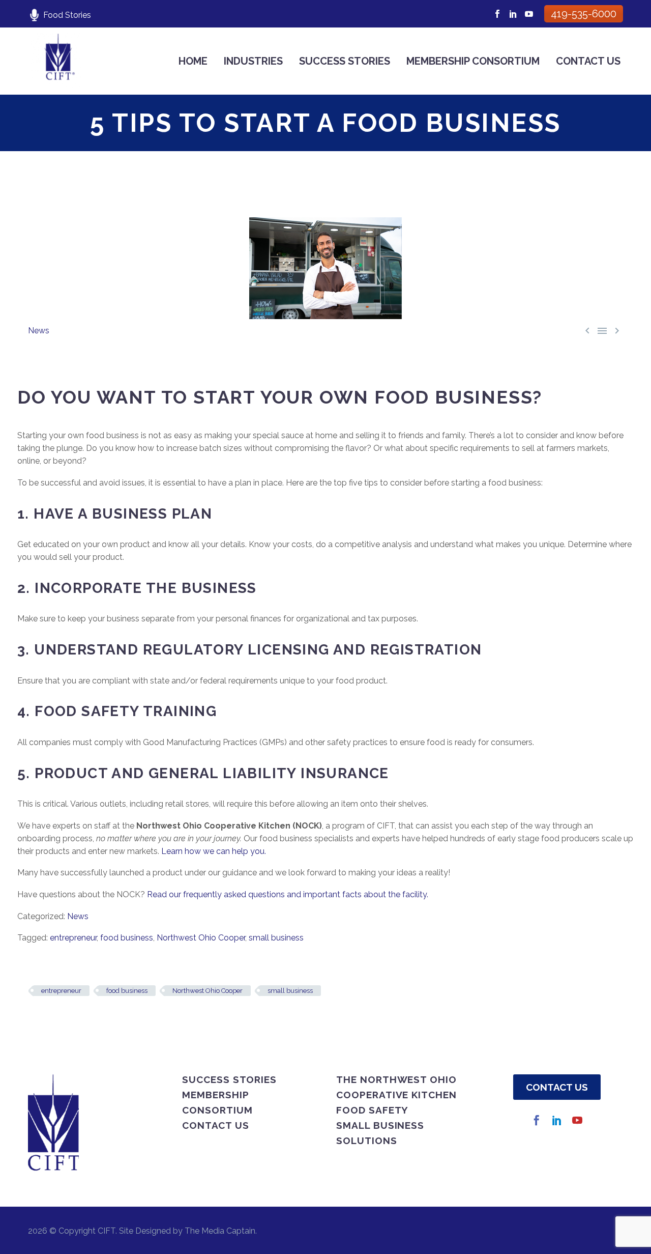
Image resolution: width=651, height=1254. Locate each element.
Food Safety (372, 1110)
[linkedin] (557, 1120)
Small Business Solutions (380, 1133)
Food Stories (67, 15)
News (38, 330)
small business (276, 938)
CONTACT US (557, 1087)
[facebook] (536, 1120)
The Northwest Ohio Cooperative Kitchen (396, 1087)
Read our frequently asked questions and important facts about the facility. (287, 894)
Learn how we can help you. (213, 851)
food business (126, 938)
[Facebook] (497, 14)
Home (193, 61)
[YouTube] (529, 14)
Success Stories (344, 61)
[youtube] (577, 1120)
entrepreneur (73, 938)
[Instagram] (513, 14)
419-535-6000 (583, 14)
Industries (253, 61)
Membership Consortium (473, 61)
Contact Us (588, 61)
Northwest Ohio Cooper (201, 938)
